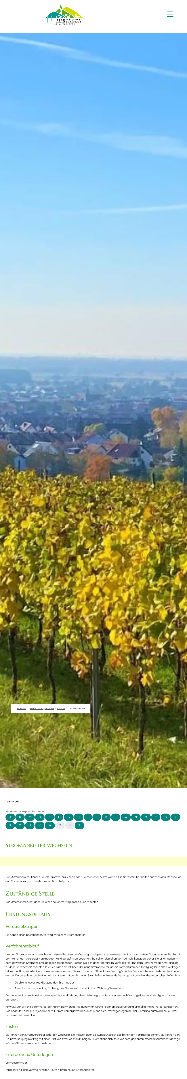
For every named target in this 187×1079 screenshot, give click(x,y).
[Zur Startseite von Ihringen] (64, 14)
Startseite (21, 708)
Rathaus (61, 708)
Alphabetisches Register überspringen (25, 811)
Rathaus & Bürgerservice (42, 708)
